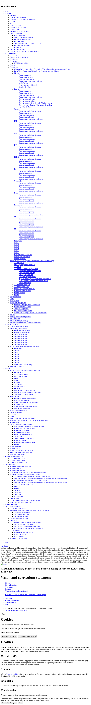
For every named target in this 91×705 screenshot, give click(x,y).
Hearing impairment (26, 275)
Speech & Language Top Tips (24, 289)
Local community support (19, 518)
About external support (22, 285)
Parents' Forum (15, 448)
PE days (17, 388)
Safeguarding (10, 464)
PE (15, 229)
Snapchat (17, 492)
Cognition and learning (27, 273)
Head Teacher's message (18, 17)
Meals (16, 378)
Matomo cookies (12, 674)
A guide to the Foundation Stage (25, 406)
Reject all (5, 636)
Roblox (16, 488)
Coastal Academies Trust (14, 456)
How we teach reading (27, 101)
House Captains (19, 35)
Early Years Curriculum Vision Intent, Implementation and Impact (37, 71)
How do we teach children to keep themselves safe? (28, 472)
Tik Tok (17, 490)
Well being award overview (24, 524)
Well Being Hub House (13, 506)
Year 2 (16, 245)
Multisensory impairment (27, 277)
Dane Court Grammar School (24, 428)
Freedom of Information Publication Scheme (25, 323)
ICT (15, 121)
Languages (18, 205)
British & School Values (22, 307)
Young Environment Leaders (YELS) (27, 43)
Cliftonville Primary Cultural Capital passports (30, 313)
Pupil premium (15, 319)
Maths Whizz (23, 83)
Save (20, 703)
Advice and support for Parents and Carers (25, 474)
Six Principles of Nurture (23, 311)
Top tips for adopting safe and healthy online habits (32, 476)
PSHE (16, 157)
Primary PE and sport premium (20, 317)
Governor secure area (17, 460)
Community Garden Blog (23, 364)
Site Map (8, 598)
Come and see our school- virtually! (22, 19)
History (16, 193)
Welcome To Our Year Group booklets (27, 392)
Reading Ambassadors (22, 45)
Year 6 (16, 253)
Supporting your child (22, 514)
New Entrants (14, 396)
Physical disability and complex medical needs (35, 279)
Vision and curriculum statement (30, 111)
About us (17, 267)
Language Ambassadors (22, 39)
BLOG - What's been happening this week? (25, 347)
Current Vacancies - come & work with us (24, 51)
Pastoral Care (14, 29)
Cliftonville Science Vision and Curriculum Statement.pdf (25, 595)
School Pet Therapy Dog (18, 538)
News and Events (11, 325)
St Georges (18, 436)
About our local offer (21, 287)
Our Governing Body (17, 458)
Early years (18, 241)
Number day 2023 (25, 87)
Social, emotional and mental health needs (33, 281)
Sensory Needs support (22, 512)
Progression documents (27, 79)
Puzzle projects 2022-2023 (28, 85)
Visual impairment (25, 283)
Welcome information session (24, 390)
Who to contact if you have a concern (23, 502)
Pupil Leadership (16, 33)
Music (16, 217)
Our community (15, 47)
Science (17, 109)
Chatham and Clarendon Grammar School (29, 426)
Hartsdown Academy (21, 430)
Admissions (14, 59)
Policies (12, 315)
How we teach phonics (27, 99)
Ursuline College (20, 440)
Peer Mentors (19, 41)
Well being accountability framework (27, 526)
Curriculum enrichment (22, 257)
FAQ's (16, 295)
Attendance (14, 61)
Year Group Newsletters (18, 329)
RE (15, 169)
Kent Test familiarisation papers (25, 442)
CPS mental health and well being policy (28, 528)
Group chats (18, 496)
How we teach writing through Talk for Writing (35, 103)
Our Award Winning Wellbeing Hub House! (25, 522)
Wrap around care (20, 376)
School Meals (14, 422)
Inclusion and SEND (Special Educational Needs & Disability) (32, 261)
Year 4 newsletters (20, 341)
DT (15, 145)
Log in (7, 542)
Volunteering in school (18, 454)
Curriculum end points (26, 117)
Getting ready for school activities (26, 402)
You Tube (17, 494)
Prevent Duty (14, 498)
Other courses (19, 536)
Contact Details (15, 25)
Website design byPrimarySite (16, 610)
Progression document (26, 115)
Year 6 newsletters (20, 345)
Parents (7, 368)
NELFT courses (20, 534)
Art (15, 133)
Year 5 (16, 251)
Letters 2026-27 (19, 372)
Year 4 (16, 249)
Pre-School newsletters (22, 331)
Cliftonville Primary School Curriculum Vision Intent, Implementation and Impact (42, 69)
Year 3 (16, 247)
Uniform (17, 382)
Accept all (13, 636)
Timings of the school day (19, 57)
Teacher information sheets (23, 394)
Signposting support (21, 516)
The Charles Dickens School (24, 438)
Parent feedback (15, 446)
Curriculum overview (26, 77)
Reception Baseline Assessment (25, 398)
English (17, 89)
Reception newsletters (22, 333)
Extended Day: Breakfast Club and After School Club (28, 420)
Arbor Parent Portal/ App (18, 410)
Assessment (14, 65)
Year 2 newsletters (20, 337)
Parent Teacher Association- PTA (21, 450)
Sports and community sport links (21, 452)
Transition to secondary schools (21, 424)
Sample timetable (20, 259)
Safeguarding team (16, 468)
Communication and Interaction (30, 271)
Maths (16, 73)
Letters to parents (16, 412)
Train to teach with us (17, 49)
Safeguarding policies (17, 470)
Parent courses (15, 530)
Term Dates (14, 55)
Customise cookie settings (27, 636)
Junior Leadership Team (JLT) (24, 37)
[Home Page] (4, 564)
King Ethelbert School (22, 432)
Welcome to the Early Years (19, 31)
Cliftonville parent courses (23, 532)
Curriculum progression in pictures (31, 81)
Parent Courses (19, 293)
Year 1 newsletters (20, 335)
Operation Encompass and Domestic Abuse (25, 500)
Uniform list (18, 404)
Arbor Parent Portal (21, 374)
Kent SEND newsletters (22, 291)
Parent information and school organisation (25, 370)
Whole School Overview (23, 255)
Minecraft (17, 486)
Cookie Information (12, 600)
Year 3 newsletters (20, 339)
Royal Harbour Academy (23, 434)
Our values (13, 21)
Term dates (18, 384)
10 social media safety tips (23, 484)
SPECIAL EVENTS (17, 366)
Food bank (13, 520)
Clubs (16, 380)
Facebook (4, 546)
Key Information (11, 53)
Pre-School (18, 349)
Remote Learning (11, 504)
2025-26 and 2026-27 (21, 63)
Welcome (13, 15)
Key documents (15, 297)
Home (7, 11)
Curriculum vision (25, 75)
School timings (19, 386)
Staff (11, 23)
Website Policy (10, 602)
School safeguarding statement (20, 466)
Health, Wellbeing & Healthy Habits (22, 418)
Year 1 (16, 243)
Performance (14, 301)
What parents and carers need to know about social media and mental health (40, 482)
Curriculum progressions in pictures (31, 215)
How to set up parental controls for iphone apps (30, 480)
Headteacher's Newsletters (19, 327)
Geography (18, 181)
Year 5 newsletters (20, 343)
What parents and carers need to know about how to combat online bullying (40, 478)
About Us (8, 13)
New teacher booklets (21, 400)
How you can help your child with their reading (35, 105)
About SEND (19, 263)
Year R (16, 351)
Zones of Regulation (21, 309)
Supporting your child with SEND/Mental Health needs (29, 510)
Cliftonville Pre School (18, 27)
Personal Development (18, 303)
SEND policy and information (24, 265)
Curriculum (14, 67)
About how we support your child (26, 269)
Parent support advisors (18, 508)
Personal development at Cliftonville (27, 305)
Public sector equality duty (19, 321)
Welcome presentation (22, 408)
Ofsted (12, 299)
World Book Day (25, 107)
